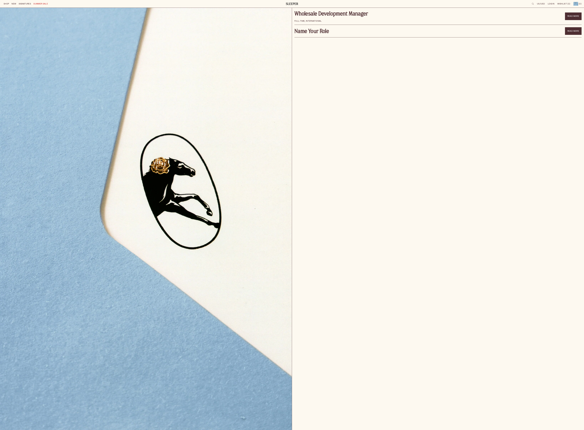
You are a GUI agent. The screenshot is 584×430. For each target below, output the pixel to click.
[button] (6, 4)
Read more (573, 16)
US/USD (541, 4)
